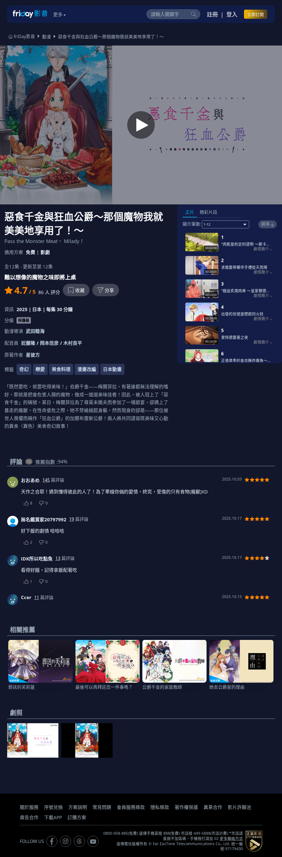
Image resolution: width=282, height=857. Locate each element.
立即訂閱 (255, 14)
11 (36, 597)
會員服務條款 (131, 807)
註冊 (212, 14)
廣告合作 (29, 817)
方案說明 (77, 807)
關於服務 (29, 807)
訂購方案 (76, 817)
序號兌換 (53, 807)
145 (46, 480)
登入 (231, 14)
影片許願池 (239, 807)
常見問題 (102, 807)
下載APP (53, 817)
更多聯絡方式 (231, 838)
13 (57, 558)
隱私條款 (159, 807)
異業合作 (213, 807)
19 (71, 519)
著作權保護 (186, 807)
